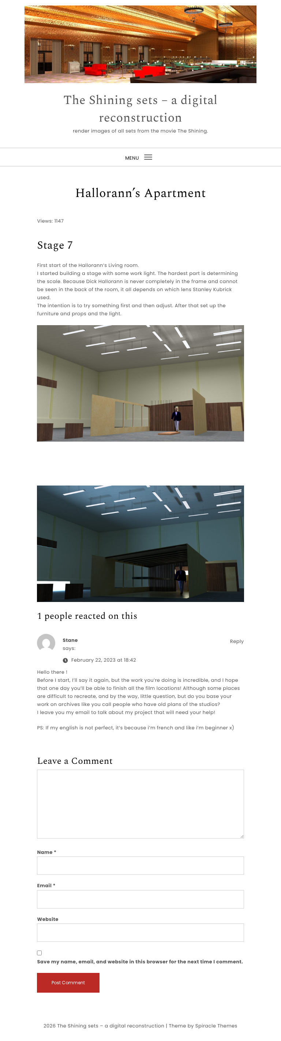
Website (47, 919)
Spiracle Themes (216, 1025)
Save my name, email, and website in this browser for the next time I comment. (140, 961)
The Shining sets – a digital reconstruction (140, 109)
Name (46, 852)
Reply (237, 641)
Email (46, 885)
